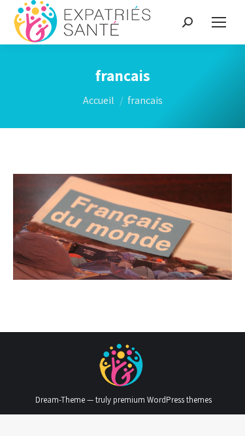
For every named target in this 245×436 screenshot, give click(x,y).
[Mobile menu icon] (219, 22)
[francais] (122, 227)
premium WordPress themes (162, 399)
